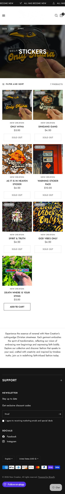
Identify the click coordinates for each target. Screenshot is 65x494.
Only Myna (17, 126)
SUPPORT (9, 380)
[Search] (56, 15)
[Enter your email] (60, 414)
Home (4, 28)
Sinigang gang (47, 126)
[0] (61, 15)
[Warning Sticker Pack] (48, 159)
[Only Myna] (17, 105)
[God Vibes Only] (48, 217)
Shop (12, 28)
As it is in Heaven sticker (17, 182)
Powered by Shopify (46, 477)
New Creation (17, 123)
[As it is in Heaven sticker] (17, 159)
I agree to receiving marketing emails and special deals (29, 420)
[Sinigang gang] (48, 105)
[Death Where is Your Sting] (17, 271)
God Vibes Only (48, 238)
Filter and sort (15, 84)
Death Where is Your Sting (17, 294)
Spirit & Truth (17, 238)
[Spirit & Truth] (17, 217)
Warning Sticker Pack (48, 182)
